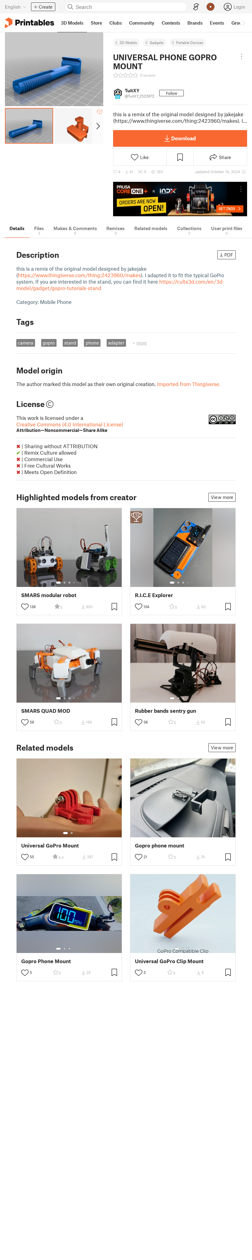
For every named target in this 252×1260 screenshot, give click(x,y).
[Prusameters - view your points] (211, 7)
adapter (116, 342)
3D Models (128, 42)
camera (25, 342)
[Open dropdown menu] (241, 56)
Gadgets (156, 42)
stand (70, 342)
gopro (49, 342)
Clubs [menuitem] (115, 23)
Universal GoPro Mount (50, 845)
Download (183, 138)
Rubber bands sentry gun (165, 711)
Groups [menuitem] (239, 23)
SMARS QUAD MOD (45, 711)
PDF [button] (228, 254)
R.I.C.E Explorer (154, 595)
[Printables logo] (29, 23)
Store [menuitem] (96, 23)
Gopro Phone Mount (46, 961)
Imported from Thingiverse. (188, 384)
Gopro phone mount (159, 845)
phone (92, 342)
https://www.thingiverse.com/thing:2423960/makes (79, 275)
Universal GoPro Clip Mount (169, 961)
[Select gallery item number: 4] (74, 582)
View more (222, 497)
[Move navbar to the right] (243, 23)
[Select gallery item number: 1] (58, 582)
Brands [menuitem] (195, 23)
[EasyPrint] (196, 7)
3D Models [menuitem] (72, 23)
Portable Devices (189, 42)
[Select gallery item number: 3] (69, 582)
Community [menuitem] (141, 23)
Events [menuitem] (217, 23)
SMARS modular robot (48, 595)
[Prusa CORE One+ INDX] (180, 199)
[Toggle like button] (25, 606)
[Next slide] (97, 126)
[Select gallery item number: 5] (78, 582)
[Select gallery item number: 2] (64, 582)
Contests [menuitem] (171, 23)
